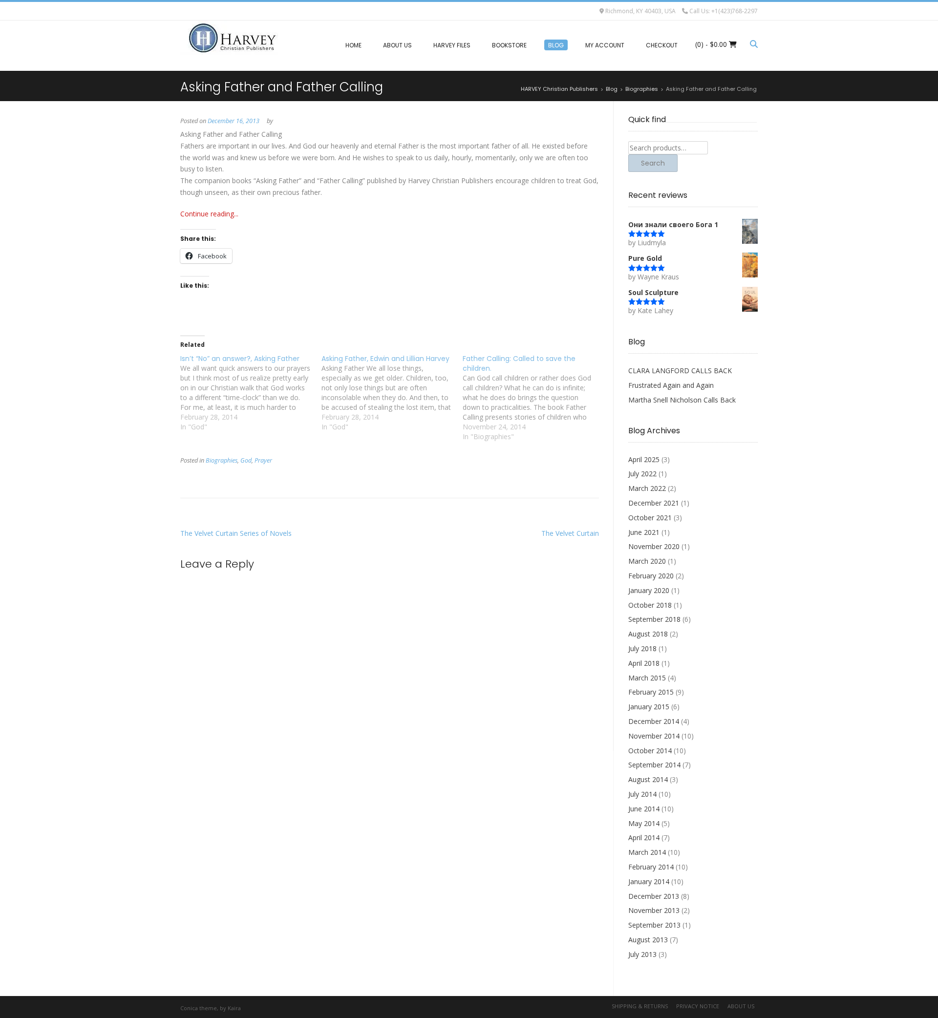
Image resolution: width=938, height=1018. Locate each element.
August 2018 (648, 633)
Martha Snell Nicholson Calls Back (682, 399)
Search (653, 163)
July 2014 (642, 794)
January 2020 (648, 590)
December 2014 (653, 721)
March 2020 (647, 561)
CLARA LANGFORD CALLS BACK (680, 370)
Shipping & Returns (640, 1006)
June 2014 (644, 808)
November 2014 (654, 736)
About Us (740, 1006)
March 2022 (647, 488)
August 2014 (648, 779)
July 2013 (642, 954)
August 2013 (648, 939)
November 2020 (654, 546)
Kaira (234, 1008)
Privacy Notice (697, 1006)
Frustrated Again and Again (671, 385)
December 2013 (653, 896)
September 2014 (654, 764)
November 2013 (654, 910)
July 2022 (642, 473)
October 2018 (650, 605)
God (246, 460)
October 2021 (650, 517)
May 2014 (644, 823)
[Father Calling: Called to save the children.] (533, 398)
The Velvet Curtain (570, 533)
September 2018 (654, 619)
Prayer (263, 460)
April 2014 (644, 837)
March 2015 (647, 677)
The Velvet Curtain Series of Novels (236, 533)
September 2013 (654, 925)
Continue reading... (209, 213)
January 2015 (648, 706)
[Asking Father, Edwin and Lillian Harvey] (392, 393)
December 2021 (653, 503)
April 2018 (644, 663)
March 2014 (647, 852)
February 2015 (651, 692)
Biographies (221, 460)
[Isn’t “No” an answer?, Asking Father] (250, 393)
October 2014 (650, 750)
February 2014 (651, 866)
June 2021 (644, 532)
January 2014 (648, 881)
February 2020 (651, 575)
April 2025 (644, 459)
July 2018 (642, 648)
